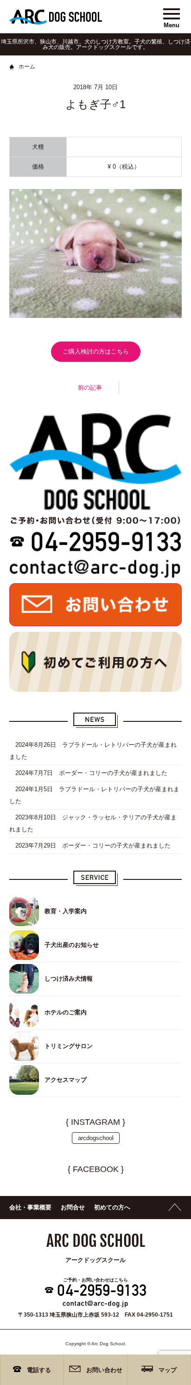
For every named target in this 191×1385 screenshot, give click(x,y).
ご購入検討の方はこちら (96, 351)
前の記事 (90, 387)
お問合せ (73, 1207)
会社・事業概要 (30, 1207)
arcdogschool (96, 1138)
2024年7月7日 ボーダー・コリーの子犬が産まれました (88, 772)
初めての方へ (112, 1207)
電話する (39, 1370)
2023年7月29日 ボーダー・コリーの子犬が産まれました (90, 845)
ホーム (27, 66)
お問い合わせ (104, 1370)
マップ (168, 1370)
